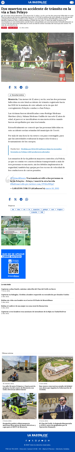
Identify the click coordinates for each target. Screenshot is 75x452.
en (24, 209)
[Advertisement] (37, 332)
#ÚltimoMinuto (18, 178)
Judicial (4, 27)
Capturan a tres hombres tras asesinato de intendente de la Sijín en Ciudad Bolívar (33, 312)
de (13, 209)
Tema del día (13, 27)
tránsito (34, 212)
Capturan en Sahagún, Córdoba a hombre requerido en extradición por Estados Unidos (35, 295)
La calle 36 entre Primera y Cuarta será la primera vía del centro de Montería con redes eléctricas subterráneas (19, 388)
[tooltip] (9, 87)
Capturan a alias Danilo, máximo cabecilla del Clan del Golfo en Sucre (28, 289)
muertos (36, 209)
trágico (60, 209)
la (29, 209)
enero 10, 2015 (52, 188)
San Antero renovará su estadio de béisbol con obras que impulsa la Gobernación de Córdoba (55, 388)
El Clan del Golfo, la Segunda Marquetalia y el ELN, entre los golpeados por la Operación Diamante (55, 425)
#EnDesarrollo (17, 184)
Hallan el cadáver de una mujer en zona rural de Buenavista (24, 306)
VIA (42, 212)
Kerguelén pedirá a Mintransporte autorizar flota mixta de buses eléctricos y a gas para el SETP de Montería (19, 425)
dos (18, 209)
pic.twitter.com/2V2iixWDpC (39, 184)
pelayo (45, 209)
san (52, 209)
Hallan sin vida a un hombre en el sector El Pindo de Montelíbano (27, 300)
